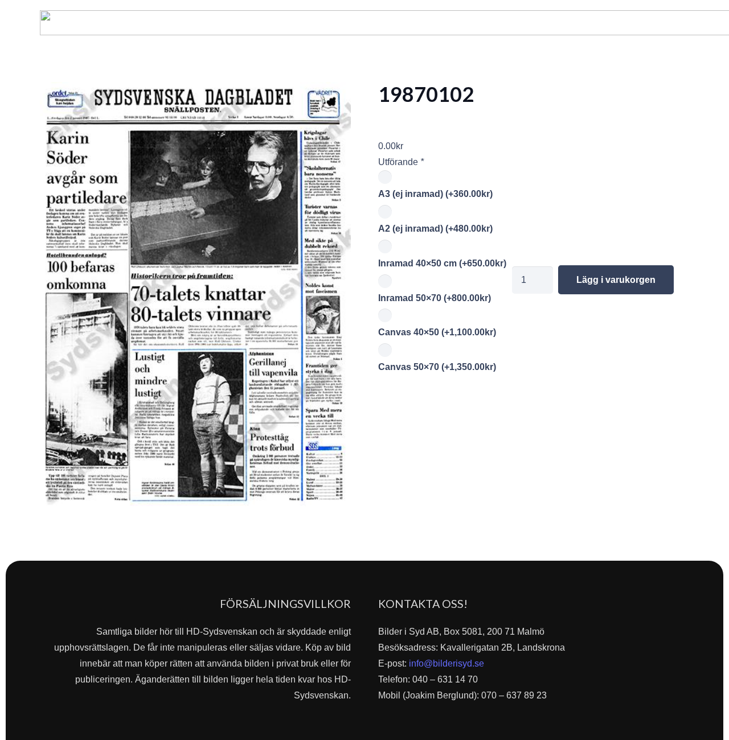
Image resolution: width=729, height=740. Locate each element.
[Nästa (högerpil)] (709, 370)
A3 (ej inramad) (435, 194)
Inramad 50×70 (434, 298)
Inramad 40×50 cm (442, 263)
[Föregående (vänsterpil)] (20, 370)
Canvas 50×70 (437, 367)
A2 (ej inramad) (435, 228)
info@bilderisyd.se (446, 663)
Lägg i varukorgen (616, 280)
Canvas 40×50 (437, 332)
